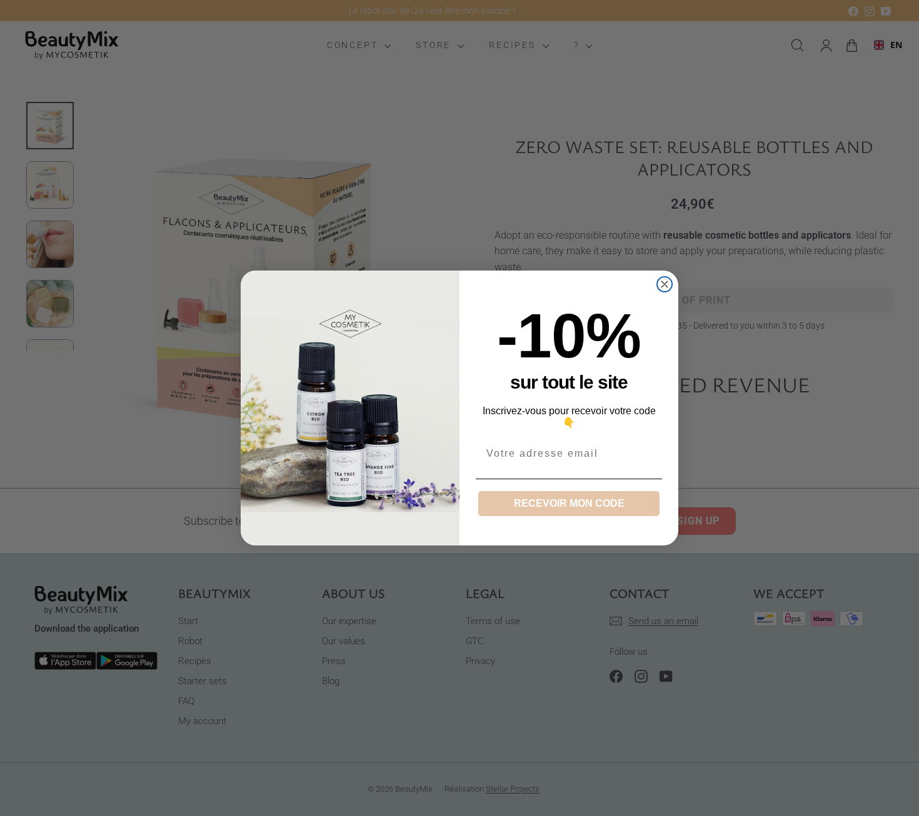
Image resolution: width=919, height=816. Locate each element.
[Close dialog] (664, 284)
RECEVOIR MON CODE (569, 503)
